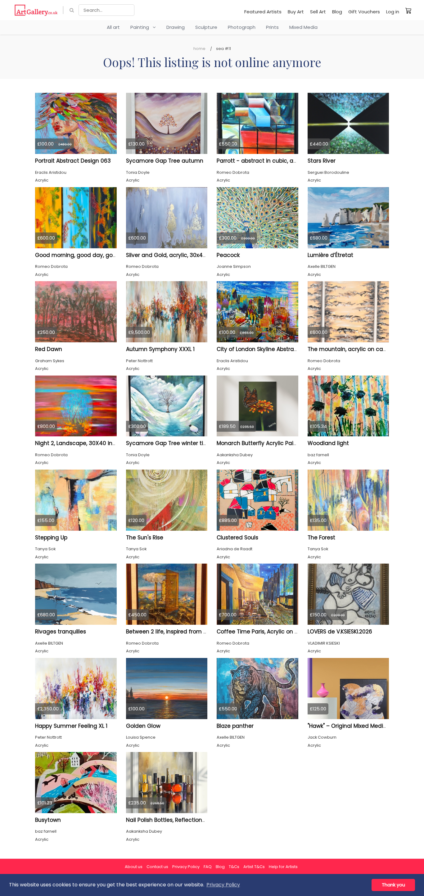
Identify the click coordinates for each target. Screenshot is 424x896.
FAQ (208, 867)
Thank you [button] (393, 885)
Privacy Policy (186, 867)
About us (133, 867)
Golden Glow (143, 726)
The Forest (321, 537)
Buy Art (296, 11)
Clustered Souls (237, 537)
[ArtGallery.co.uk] (36, 10)
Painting (141, 27)
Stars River (322, 160)
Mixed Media (303, 27)
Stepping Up (51, 537)
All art (113, 27)
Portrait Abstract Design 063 (73, 160)
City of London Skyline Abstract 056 (264, 349)
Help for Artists (283, 867)
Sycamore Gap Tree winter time (169, 443)
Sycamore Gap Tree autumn (164, 160)
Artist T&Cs (254, 867)
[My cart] (408, 10)
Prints (272, 27)
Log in (392, 11)
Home (199, 48)
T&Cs (234, 867)
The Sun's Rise (144, 537)
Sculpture (206, 27)
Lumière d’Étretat (330, 255)
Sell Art (318, 11)
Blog (337, 11)
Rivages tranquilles (60, 631)
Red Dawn (48, 349)
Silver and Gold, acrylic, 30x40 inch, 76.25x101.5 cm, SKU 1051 (204, 255)
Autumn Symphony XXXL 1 (160, 349)
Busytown (48, 820)
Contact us (157, 867)
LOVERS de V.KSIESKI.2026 (340, 631)
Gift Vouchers (364, 11)
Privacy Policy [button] (223, 884)
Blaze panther (235, 726)
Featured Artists (263, 11)
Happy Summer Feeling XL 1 (71, 726)
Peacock (228, 255)
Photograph (241, 27)
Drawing (175, 27)
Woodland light (328, 443)
